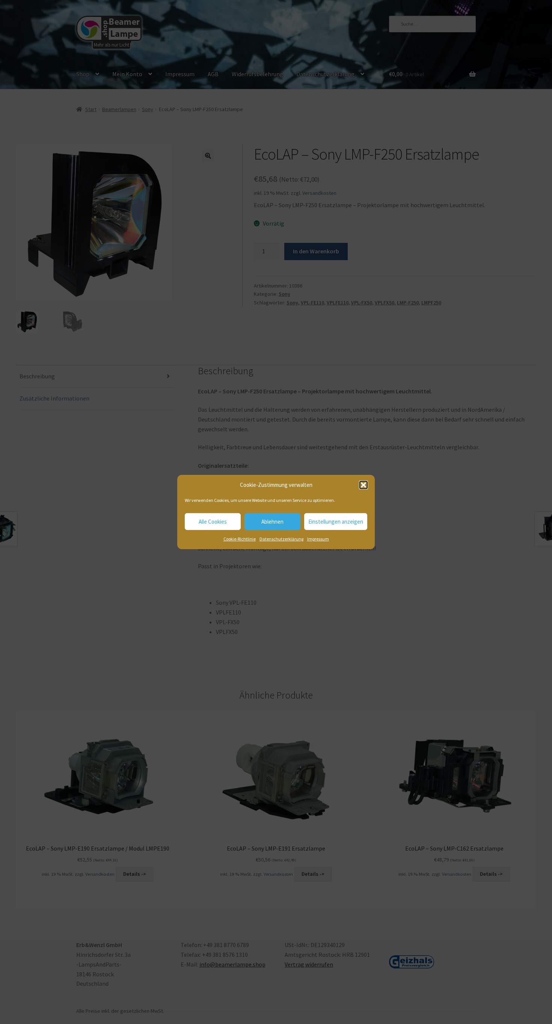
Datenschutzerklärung (281, 539)
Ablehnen (272, 521)
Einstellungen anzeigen (335, 521)
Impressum (318, 539)
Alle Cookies (213, 521)
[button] (363, 485)
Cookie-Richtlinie (239, 539)
